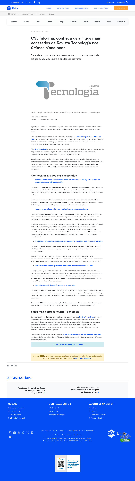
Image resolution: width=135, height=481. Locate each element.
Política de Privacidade (86, 431)
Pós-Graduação (15, 415)
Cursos (48, 8)
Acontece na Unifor (101, 8)
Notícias (42, 14)
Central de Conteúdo (98, 415)
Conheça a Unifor (63, 8)
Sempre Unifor (72, 431)
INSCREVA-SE (121, 8)
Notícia (51, 14)
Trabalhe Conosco (58, 431)
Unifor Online (121, 2)
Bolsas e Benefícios (81, 8)
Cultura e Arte (55, 411)
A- (22, 2)
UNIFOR (13, 14)
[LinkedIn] (15, 365)
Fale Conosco (46, 431)
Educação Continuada (17, 418)
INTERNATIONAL (110, 2)
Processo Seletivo (97, 418)
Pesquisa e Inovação (27, 14)
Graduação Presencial (17, 408)
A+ (30, 2)
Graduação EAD (15, 411)
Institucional (54, 408)
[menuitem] (13, 21)
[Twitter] (11, 365)
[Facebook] (8, 365)
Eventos (94, 411)
